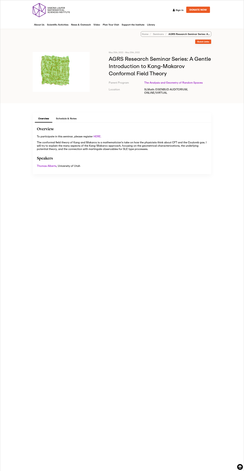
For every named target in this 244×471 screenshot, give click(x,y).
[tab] (203, 42)
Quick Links (203, 41)
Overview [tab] (43, 118)
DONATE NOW (198, 9)
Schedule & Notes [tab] (66, 118)
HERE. (97, 136)
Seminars (158, 34)
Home (145, 34)
